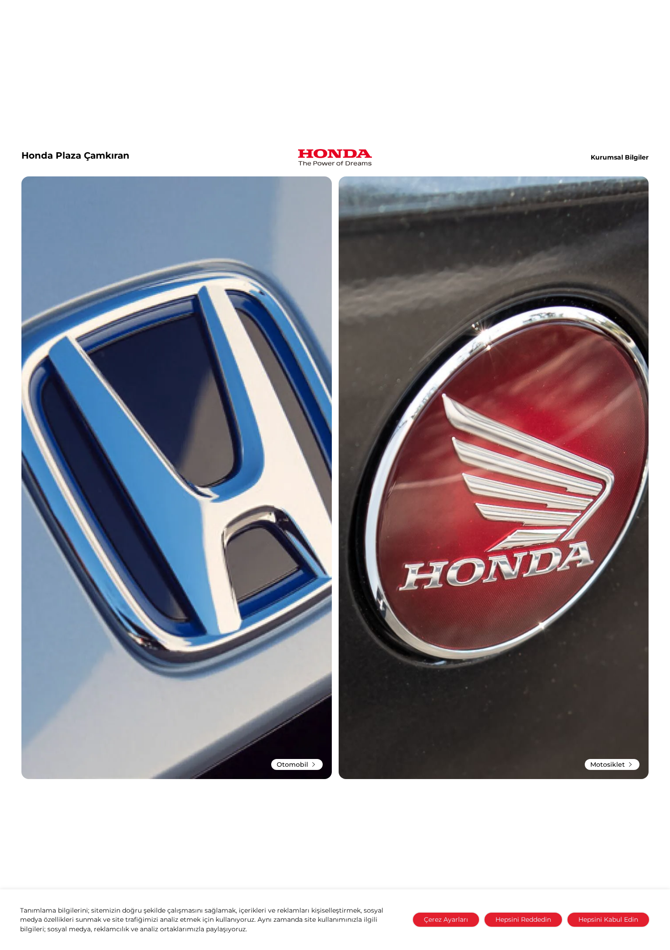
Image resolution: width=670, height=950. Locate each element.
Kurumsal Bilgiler (620, 157)
